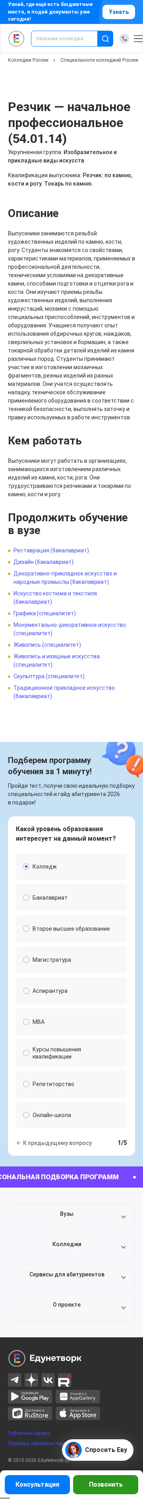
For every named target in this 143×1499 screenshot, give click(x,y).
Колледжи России (28, 60)
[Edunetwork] (16, 39)
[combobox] (69, 38)
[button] (71, 1217)
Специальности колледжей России (99, 60)
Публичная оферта (29, 1433)
